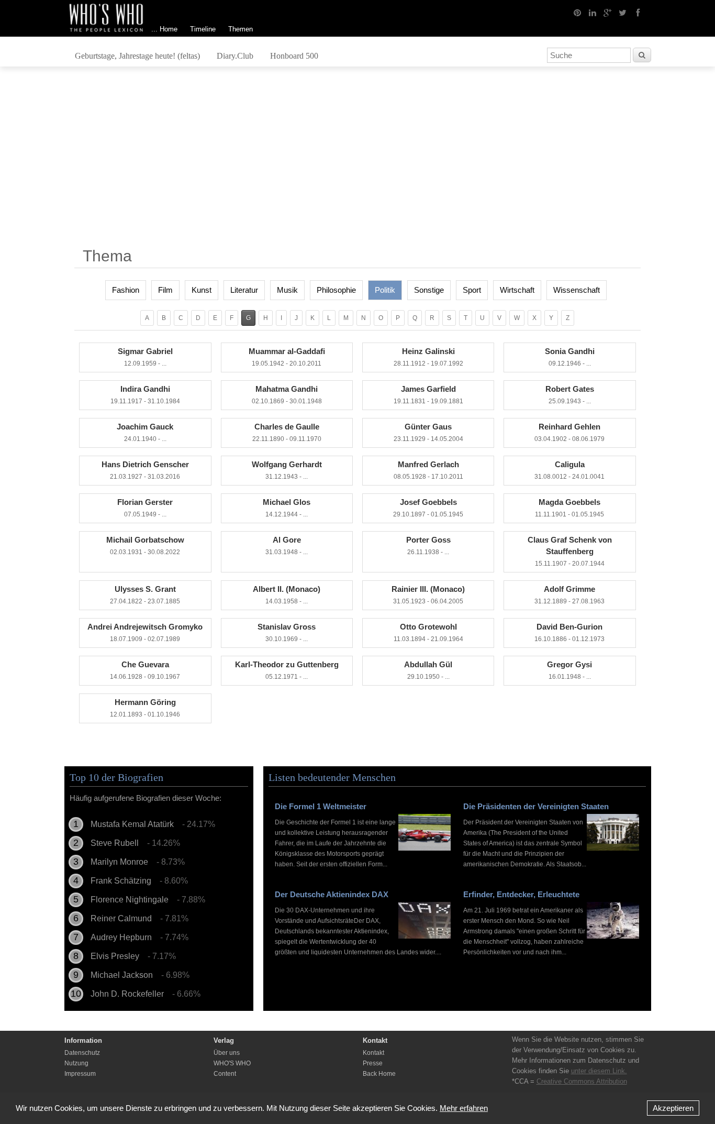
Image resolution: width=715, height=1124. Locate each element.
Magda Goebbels (569, 508)
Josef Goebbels (428, 508)
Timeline (203, 29)
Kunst (201, 289)
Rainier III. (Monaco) (428, 595)
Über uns (227, 1052)
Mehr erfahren (464, 1108)
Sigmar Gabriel (145, 357)
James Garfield (428, 394)
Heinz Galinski (428, 357)
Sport (472, 289)
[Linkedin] (592, 12)
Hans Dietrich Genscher (145, 470)
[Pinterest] (577, 12)
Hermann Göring (145, 708)
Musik (287, 289)
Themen (240, 29)
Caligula (569, 470)
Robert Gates (569, 394)
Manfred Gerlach (428, 470)
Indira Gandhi (145, 394)
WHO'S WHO (232, 1063)
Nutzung (76, 1063)
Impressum (80, 1073)
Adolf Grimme (569, 595)
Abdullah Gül (428, 670)
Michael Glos (286, 508)
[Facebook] (638, 12)
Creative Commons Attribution (582, 1081)
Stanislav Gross (287, 632)
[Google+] (607, 12)
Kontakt (373, 1052)
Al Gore (286, 545)
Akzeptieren (673, 1108)
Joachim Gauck (145, 432)
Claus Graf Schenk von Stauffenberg (570, 551)
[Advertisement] (357, 160)
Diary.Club (235, 55)
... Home (164, 29)
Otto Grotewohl (428, 632)
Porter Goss (428, 545)
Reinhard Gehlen (569, 432)
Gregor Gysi (569, 670)
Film (165, 289)
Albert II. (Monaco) (286, 595)
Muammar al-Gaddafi (287, 357)
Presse (373, 1063)
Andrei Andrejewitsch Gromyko (145, 632)
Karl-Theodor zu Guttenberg (287, 670)
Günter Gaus (428, 432)
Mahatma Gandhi (287, 394)
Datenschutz (82, 1052)
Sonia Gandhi (570, 357)
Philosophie (336, 289)
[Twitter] (623, 12)
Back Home (379, 1073)
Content (225, 1073)
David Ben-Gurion (569, 632)
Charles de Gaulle (286, 432)
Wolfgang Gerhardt (287, 470)
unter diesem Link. (599, 1071)
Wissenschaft (576, 289)
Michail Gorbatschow (145, 545)
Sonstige (429, 289)
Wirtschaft (517, 289)
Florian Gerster (145, 508)
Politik (385, 289)
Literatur (244, 289)
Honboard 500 (294, 55)
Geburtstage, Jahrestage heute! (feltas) (137, 55)
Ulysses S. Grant (145, 595)
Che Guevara (145, 670)
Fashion (125, 289)
